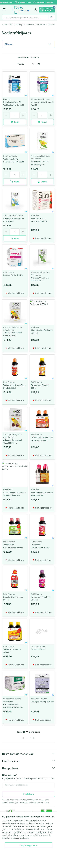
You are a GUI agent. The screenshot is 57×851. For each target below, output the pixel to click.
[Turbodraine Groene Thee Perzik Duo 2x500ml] (42, 419)
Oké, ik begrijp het (28, 845)
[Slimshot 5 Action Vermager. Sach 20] (42, 200)
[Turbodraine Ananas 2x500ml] (14, 631)
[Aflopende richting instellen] (38, 64)
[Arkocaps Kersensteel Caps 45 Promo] (14, 312)
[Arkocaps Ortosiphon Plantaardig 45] (42, 257)
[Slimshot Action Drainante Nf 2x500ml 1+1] (42, 474)
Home (4, 24)
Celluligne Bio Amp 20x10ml (42, 701)
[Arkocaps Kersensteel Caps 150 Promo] (14, 419)
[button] (28, 44)
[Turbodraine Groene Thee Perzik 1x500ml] (14, 367)
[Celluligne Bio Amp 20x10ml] (42, 683)
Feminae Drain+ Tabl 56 (13, 275)
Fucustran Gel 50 (38, 649)
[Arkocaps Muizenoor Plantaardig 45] (42, 140)
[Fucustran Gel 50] (42, 631)
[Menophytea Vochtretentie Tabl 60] (42, 84)
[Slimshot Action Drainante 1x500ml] (42, 312)
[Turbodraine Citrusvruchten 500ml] (42, 526)
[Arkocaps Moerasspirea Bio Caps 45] (14, 200)
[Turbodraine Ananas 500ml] (42, 367)
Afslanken (41, 24)
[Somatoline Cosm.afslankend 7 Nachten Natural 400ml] (14, 683)
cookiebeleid (23, 837)
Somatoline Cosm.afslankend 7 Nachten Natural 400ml (13, 704)
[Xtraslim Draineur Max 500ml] (14, 578)
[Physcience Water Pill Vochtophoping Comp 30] (14, 84)
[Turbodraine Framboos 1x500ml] (42, 578)
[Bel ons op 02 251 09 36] (35, 9)
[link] (23, 738)
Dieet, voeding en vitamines (22, 24)
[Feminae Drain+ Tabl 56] (14, 257)
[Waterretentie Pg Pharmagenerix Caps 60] (14, 140)
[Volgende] (33, 738)
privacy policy (43, 802)
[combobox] (25, 17)
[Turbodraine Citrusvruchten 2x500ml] (14, 526)
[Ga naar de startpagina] (20, 10)
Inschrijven (28, 793)
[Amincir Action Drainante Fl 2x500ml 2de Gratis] (14, 474)
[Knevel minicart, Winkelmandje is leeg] (41, 9)
